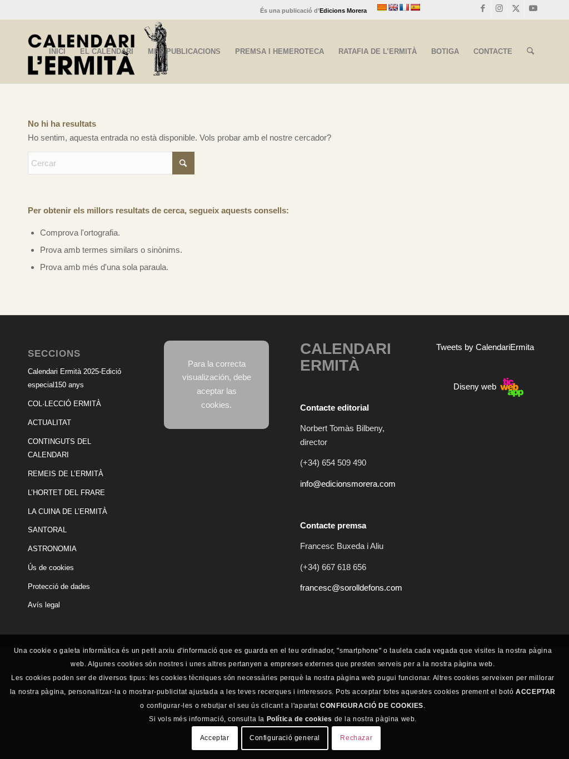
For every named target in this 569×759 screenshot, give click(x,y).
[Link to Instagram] (499, 8)
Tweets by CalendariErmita (485, 347)
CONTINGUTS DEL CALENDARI (59, 448)
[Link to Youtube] (533, 8)
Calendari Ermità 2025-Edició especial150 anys (74, 378)
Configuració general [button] (284, 738)
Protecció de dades (59, 586)
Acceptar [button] (214, 738)
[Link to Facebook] (483, 8)
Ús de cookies (51, 567)
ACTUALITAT (49, 422)
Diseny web (475, 386)
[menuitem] (57, 51)
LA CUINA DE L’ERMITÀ (67, 511)
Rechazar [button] (356, 738)
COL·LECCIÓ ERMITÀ (64, 404)
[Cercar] (530, 51)
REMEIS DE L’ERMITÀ (65, 474)
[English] (393, 7)
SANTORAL (47, 530)
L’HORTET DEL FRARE (66, 492)
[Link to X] (516, 8)
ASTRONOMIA (52, 549)
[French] (404, 7)
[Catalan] (382, 7)
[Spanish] (415, 7)
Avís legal (44, 605)
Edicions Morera (343, 10)
